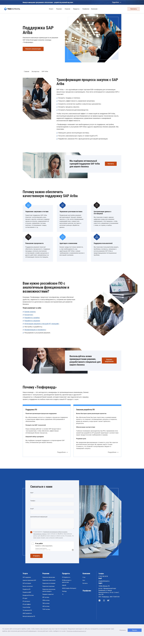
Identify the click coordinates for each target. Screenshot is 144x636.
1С (62, 594)
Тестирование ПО (27, 610)
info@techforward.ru (103, 581)
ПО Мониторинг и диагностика (66, 581)
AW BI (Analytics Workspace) (69, 588)
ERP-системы (45, 597)
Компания (86, 573)
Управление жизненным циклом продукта (48, 590)
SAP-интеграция (27, 583)
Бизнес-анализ (29, 312)
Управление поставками (48, 583)
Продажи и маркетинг (48, 594)
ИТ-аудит (25, 598)
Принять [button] (134, 630)
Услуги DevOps (26, 607)
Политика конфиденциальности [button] (76, 631)
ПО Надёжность (66, 577)
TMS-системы (46, 603)
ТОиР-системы (46, 609)
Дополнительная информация (38, 516)
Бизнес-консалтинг (28, 586)
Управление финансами (48, 577)
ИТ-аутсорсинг (26, 601)
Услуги (25, 573)
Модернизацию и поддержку (35, 330)
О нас (84, 577)
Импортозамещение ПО (29, 616)
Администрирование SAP (29, 580)
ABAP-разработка (27, 613)
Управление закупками (48, 586)
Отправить (36, 556)
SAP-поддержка (27, 577)
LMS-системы (45, 606)
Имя (31, 492)
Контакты (133, 9)
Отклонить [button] (123, 630)
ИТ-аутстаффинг (27, 604)
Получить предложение (109, 360)
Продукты (66, 573)
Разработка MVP (27, 592)
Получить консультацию (33, 49)
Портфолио (87, 591)
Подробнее (115, 2)
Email (32, 508)
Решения (45, 573)
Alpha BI (64, 585)
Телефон (32, 500)
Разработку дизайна (31, 318)
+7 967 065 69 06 (103, 576)
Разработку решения (32, 321)
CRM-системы (46, 600)
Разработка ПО (26, 589)
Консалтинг (28, 315)
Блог (84, 580)
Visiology (64, 591)
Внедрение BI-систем (28, 595)
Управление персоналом (48, 580)
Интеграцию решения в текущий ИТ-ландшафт (41, 324)
